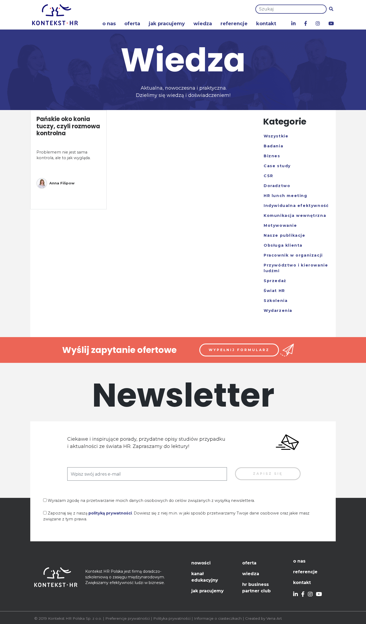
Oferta (132, 24)
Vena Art (274, 618)
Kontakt (266, 24)
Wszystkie (276, 136)
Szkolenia (275, 300)
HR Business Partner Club (256, 587)
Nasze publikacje (284, 235)
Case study (277, 165)
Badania (273, 146)
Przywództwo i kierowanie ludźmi (296, 268)
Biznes (272, 156)
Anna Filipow (61, 183)
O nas (109, 24)
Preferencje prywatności (127, 618)
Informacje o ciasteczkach (218, 618)
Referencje (234, 24)
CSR (268, 175)
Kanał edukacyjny (204, 577)
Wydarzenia (278, 310)
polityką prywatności (110, 513)
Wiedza (202, 24)
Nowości (201, 562)
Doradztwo (277, 185)
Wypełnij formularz (239, 350)
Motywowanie (280, 225)
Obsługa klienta (283, 245)
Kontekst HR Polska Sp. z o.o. (75, 618)
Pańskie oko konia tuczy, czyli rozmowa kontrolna (68, 126)
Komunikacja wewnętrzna (295, 215)
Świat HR (274, 290)
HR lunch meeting (285, 195)
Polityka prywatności (172, 618)
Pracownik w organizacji (293, 255)
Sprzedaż (275, 280)
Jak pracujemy (167, 24)
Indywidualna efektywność (296, 205)
